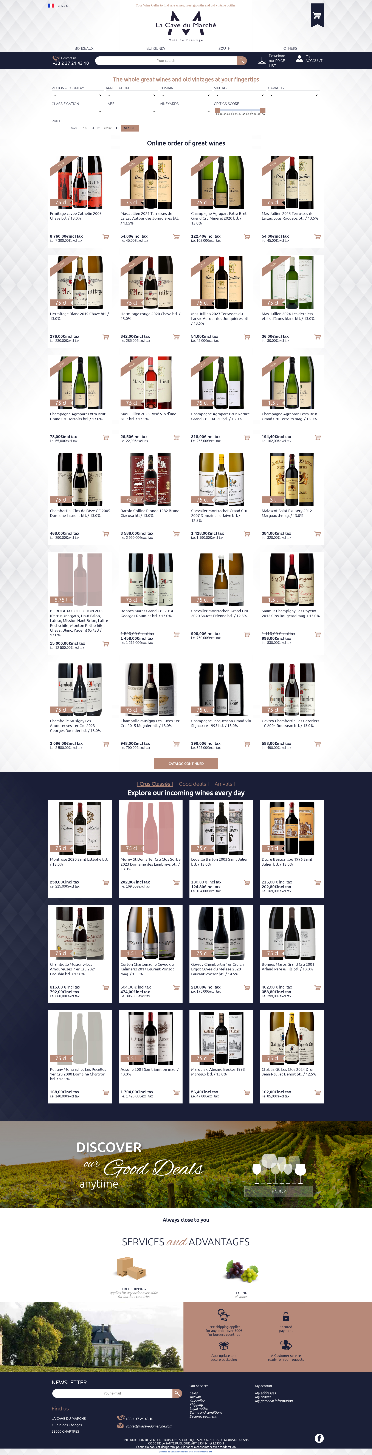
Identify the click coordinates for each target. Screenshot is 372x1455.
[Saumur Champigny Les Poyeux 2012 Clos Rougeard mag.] (292, 605)
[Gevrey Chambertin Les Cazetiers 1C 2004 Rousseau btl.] (292, 715)
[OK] (242, 60)
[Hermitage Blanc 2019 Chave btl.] (80, 308)
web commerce (201, 1452)
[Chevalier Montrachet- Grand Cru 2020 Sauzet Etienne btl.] (221, 605)
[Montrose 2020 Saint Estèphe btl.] (80, 853)
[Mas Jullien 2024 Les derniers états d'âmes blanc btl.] (292, 308)
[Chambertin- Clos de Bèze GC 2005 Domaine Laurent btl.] (80, 505)
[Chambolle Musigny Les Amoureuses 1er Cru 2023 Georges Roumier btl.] (80, 715)
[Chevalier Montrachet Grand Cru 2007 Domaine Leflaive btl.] (221, 505)
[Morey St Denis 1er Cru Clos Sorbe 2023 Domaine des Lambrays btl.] (150, 853)
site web (189, 1452)
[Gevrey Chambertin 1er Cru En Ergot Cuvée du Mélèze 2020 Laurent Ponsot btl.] (221, 958)
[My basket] (317, 15)
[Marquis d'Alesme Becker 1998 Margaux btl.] (221, 1063)
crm (210, 1452)
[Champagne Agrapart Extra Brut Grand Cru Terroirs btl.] (80, 408)
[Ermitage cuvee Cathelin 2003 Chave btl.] (80, 207)
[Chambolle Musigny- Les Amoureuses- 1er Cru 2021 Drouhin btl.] (80, 958)
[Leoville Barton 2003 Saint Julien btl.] (221, 853)
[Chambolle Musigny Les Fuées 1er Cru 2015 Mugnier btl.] (151, 715)
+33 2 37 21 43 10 (139, 1419)
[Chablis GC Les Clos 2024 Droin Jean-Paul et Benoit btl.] (292, 1063)
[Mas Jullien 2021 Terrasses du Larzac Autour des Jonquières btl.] (151, 207)
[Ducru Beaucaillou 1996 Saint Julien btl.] (292, 853)
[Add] (105, 236)
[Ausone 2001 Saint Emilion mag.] (151, 1063)
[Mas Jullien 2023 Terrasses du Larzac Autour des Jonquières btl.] (221, 308)
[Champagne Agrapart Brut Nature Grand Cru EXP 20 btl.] (221, 408)
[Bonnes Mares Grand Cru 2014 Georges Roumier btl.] (151, 605)
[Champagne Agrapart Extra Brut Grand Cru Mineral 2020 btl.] (221, 207)
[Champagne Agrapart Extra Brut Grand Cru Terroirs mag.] (292, 408)
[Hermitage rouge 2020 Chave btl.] (151, 308)
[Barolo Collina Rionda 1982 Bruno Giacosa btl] (150, 505)
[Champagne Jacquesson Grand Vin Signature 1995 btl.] (221, 715)
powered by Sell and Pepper (172, 1452)
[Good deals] (278, 1175)
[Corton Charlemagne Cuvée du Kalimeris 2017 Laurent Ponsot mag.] (151, 958)
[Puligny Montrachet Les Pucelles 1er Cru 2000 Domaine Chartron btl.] (80, 1063)
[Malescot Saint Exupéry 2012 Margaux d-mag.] (292, 505)
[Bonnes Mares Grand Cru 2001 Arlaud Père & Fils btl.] (292, 958)
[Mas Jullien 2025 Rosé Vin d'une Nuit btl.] (151, 408)
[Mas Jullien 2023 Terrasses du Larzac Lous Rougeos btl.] (292, 207)
